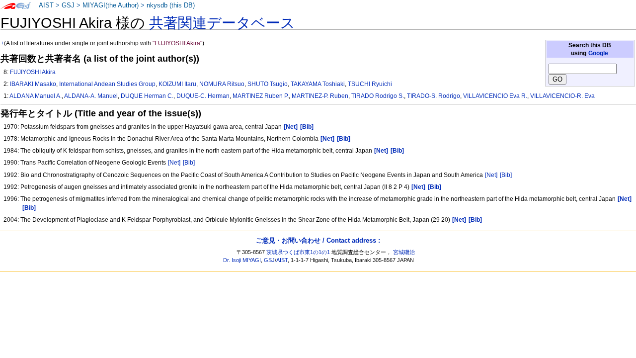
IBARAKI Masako (33, 84)
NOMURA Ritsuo (221, 84)
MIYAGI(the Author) (110, 5)
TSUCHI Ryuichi (370, 84)
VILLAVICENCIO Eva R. (495, 95)
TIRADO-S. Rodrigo (433, 95)
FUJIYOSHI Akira (33, 72)
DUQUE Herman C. (147, 95)
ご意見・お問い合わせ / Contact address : (318, 240)
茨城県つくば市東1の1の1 (298, 252)
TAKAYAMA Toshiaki (318, 84)
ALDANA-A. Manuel (91, 95)
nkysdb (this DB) (171, 5)
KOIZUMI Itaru (177, 84)
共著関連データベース (222, 23)
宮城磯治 (404, 252)
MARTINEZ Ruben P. (261, 95)
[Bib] (189, 162)
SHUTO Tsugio (267, 84)
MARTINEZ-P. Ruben (320, 95)
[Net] (174, 162)
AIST (46, 5)
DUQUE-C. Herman (203, 95)
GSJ (68, 5)
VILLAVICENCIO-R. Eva (562, 95)
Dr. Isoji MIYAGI (242, 260)
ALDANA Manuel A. (35, 95)
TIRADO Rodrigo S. (377, 95)
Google (598, 53)
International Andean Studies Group (107, 84)
